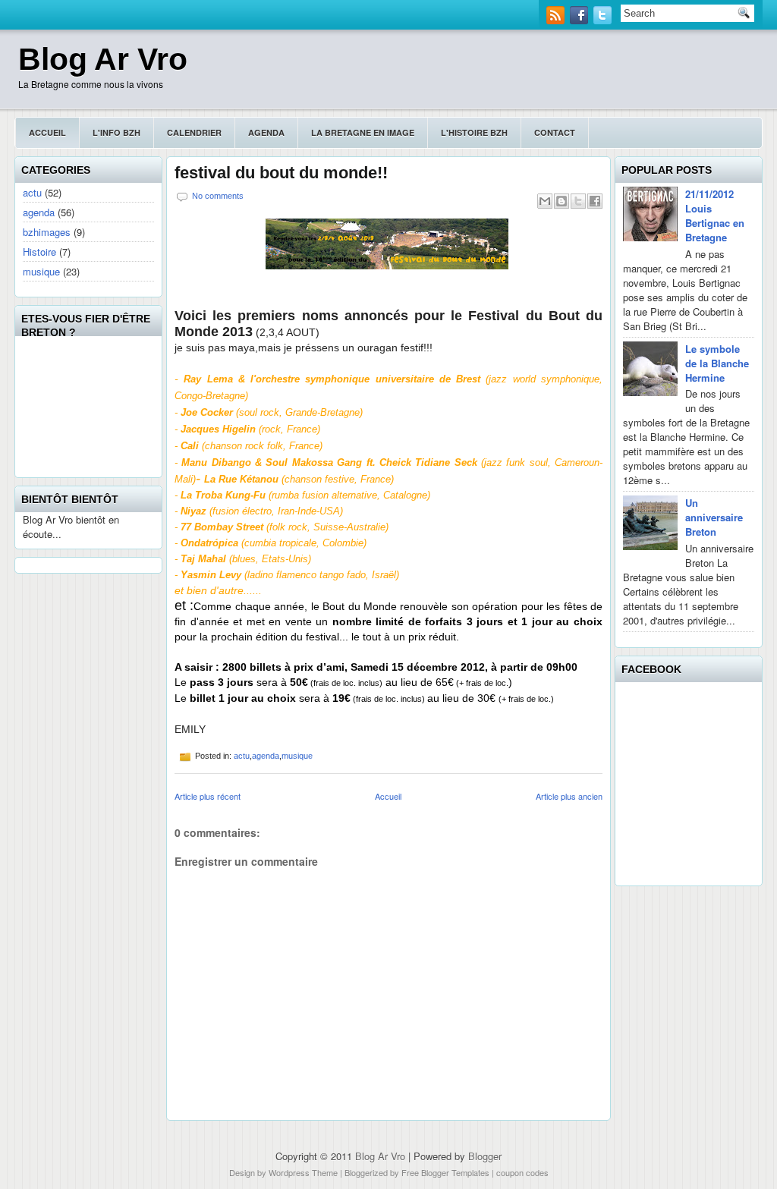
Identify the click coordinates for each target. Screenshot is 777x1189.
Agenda (266, 132)
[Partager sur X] (578, 201)
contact (554, 132)
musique (41, 271)
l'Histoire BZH (474, 132)
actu (32, 192)
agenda (39, 212)
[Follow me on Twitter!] (604, 20)
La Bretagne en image (362, 132)
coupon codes (522, 1172)
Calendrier (194, 132)
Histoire (39, 251)
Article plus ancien (569, 796)
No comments (218, 195)
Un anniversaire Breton (714, 517)
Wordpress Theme (303, 1172)
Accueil (47, 132)
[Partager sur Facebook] (594, 201)
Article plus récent (208, 796)
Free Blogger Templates (445, 1172)
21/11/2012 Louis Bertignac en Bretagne (714, 215)
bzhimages (47, 232)
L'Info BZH (116, 132)
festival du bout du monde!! (281, 173)
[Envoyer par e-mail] (544, 201)
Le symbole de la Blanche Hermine (717, 363)
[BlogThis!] (561, 201)
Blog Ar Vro (102, 59)
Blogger (485, 1156)
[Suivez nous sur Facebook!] (580, 20)
